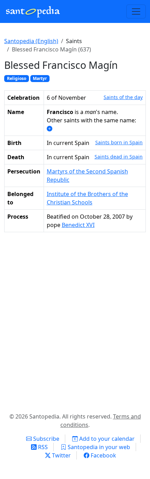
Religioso (16, 78)
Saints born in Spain (119, 142)
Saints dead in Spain (119, 156)
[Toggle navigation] (136, 11)
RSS (42, 447)
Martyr (40, 78)
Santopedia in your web (98, 447)
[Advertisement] (75, 321)
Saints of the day (123, 97)
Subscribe (45, 439)
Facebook (102, 455)
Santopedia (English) (31, 41)
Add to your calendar (106, 439)
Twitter (61, 455)
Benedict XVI (78, 225)
